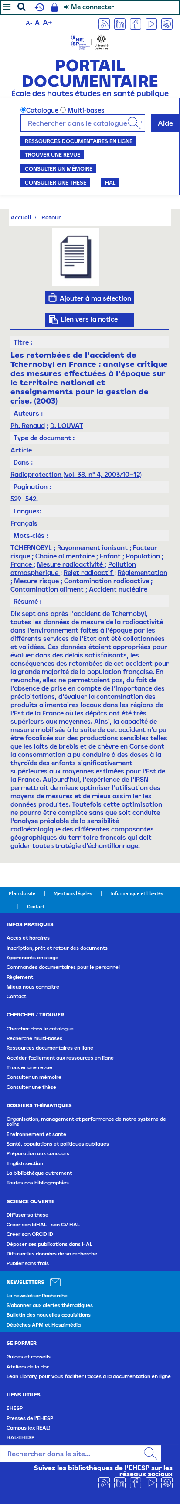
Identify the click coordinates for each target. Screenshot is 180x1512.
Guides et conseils (29, 1356)
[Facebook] (135, 23)
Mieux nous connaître (33, 986)
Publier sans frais (28, 1263)
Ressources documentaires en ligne (78, 141)
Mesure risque (37, 581)
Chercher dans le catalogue (40, 1028)
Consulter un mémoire (58, 168)
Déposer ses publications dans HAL (49, 1244)
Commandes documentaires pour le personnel (63, 967)
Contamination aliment (47, 589)
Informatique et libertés (136, 893)
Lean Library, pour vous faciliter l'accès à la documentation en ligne (89, 1376)
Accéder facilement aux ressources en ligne (60, 1057)
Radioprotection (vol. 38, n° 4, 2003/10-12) (76, 474)
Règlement (20, 977)
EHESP (15, 1408)
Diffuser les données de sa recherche (52, 1253)
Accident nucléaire (118, 589)
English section (25, 1163)
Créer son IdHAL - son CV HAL (43, 1224)
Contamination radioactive (107, 581)
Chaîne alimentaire (65, 556)
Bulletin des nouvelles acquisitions (49, 1314)
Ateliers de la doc (28, 1366)
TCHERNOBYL (32, 547)
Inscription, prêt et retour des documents (57, 948)
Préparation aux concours (38, 1153)
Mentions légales (73, 893)
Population (144, 556)
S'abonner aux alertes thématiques (50, 1305)
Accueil (20, 217)
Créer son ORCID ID (30, 1234)
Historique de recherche (38, 7)
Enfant (111, 556)
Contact (35, 906)
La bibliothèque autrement (39, 1173)
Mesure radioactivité (71, 564)
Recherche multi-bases (34, 1038)
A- (29, 23)
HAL (110, 182)
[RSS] (104, 23)
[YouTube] (151, 23)
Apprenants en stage (32, 957)
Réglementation (142, 572)
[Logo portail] (90, 41)
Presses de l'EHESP (30, 1418)
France (22, 564)
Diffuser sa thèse (27, 1215)
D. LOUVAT (66, 425)
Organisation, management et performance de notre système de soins (86, 1121)
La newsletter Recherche (37, 1295)
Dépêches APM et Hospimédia (44, 1324)
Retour (51, 217)
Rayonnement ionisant (93, 547)
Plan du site (22, 893)
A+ (47, 22)
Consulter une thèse (55, 182)
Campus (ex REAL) (28, 1427)
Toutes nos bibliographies (38, 1182)
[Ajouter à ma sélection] (52, 297)
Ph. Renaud (27, 425)
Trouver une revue (52, 154)
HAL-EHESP (20, 1437)
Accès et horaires (28, 938)
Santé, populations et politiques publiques (58, 1143)
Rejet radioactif (89, 572)
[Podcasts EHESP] (167, 23)
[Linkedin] (120, 23)
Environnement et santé (36, 1134)
